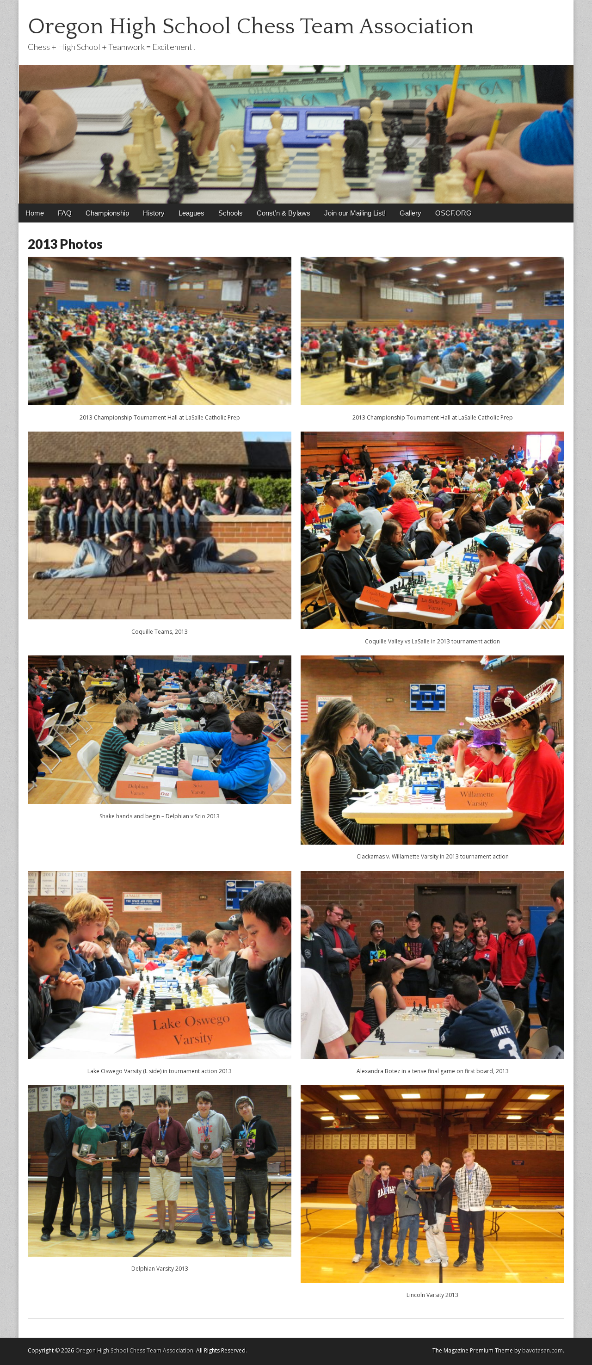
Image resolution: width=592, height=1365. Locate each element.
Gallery (410, 213)
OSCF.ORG (453, 213)
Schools (230, 213)
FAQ (65, 213)
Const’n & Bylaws (283, 213)
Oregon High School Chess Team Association (251, 26)
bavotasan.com (542, 1350)
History (154, 213)
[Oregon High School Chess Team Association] (296, 102)
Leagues (191, 213)
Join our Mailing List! (355, 213)
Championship (107, 213)
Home (34, 213)
